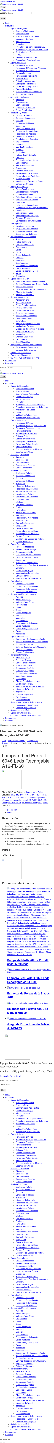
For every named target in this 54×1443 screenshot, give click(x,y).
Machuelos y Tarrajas (25, 326)
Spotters (19, 120)
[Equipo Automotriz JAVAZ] (11, 9)
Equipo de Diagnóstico (19, 28)
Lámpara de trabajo (10, 800)
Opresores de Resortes (25, 107)
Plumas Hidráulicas (24, 89)
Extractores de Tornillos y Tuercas (30, 328)
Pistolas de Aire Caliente (26, 155)
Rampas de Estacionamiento (28, 70)
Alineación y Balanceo (19, 97)
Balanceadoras (22, 102)
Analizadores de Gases (25, 52)
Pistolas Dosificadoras (25, 294)
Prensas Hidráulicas (24, 307)
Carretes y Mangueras (25, 313)
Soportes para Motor (24, 94)
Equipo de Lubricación (19, 278)
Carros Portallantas (24, 110)
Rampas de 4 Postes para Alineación (31, 68)
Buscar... (3, 12)
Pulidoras (19, 149)
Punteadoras (21, 152)
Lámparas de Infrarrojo (25, 128)
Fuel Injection (16, 223)
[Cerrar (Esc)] (9, 1439)
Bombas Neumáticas (24, 286)
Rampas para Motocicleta (26, 75)
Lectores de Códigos (24, 39)
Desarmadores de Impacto (27, 265)
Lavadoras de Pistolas (25, 136)
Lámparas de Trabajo (25, 331)
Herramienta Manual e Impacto (23, 236)
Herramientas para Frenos (27, 199)
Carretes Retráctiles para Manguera (31, 289)
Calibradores (21, 321)
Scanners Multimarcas (25, 31)
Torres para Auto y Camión (27, 86)
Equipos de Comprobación (27, 228)
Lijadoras (19, 144)
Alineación (20, 99)
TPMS (18, 54)
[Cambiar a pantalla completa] (4, 1439)
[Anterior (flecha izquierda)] (1, 1442)
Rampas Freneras (23, 73)
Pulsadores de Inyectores (26, 231)
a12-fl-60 (19, 794)
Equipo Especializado (19, 186)
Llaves (18, 249)
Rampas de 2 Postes (24, 65)
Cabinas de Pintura (24, 115)
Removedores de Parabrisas (27, 176)
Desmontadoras (22, 104)
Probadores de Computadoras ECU (30, 46)
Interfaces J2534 (23, 41)
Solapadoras (21, 168)
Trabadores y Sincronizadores (28, 197)
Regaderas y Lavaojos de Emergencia (26, 344)
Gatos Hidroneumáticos (25, 81)
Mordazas (20, 157)
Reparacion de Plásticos (26, 133)
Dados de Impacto (23, 255)
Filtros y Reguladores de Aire (28, 323)
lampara (21, 797)
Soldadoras (20, 126)
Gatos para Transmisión (26, 83)
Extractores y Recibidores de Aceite (30, 281)
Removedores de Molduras (27, 173)
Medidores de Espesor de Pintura (30, 181)
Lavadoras (20, 210)
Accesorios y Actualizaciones (28, 60)
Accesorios (20, 276)
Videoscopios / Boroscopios (27, 215)
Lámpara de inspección (35, 797)
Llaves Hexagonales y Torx (27, 270)
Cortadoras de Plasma (25, 123)
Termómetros (21, 339)
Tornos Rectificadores (25, 189)
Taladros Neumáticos (24, 170)
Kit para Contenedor (24, 292)
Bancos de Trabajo (23, 302)
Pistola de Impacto (23, 241)
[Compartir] (6, 1439)
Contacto (9, 363)
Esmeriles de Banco (24, 318)
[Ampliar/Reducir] (1, 1439)
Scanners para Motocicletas (27, 36)
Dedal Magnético (23, 342)
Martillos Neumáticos (24, 147)
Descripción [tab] (12, 809)
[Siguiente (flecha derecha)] (4, 1442)
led (23, 802)
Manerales (20, 260)
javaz (44, 794)
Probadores (20, 44)
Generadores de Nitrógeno (27, 191)
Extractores (20, 202)
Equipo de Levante (18, 62)
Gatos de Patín (22, 78)
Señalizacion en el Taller (20, 352)
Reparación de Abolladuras (27, 131)
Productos (9, 25)
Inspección (20, 334)
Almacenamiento (23, 299)
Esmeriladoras (22, 162)
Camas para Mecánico (25, 310)
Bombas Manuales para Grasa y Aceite (32, 284)
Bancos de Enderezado (25, 118)
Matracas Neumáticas (25, 244)
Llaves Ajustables (23, 268)
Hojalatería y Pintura (18, 112)
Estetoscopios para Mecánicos (28, 220)
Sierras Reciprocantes (25, 165)
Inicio (7, 23)
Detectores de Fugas (24, 212)
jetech (4, 797)
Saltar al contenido (7, 1)
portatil (45, 802)
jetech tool (12, 797)
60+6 (13, 794)
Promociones (10, 360)
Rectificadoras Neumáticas (27, 160)
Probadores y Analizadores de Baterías (32, 49)
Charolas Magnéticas (24, 336)
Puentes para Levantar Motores (29, 91)
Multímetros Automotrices (26, 57)
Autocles (19, 239)
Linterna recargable (33, 802)
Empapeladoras (22, 141)
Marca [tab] (9, 812)
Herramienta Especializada (27, 205)
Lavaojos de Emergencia (26, 350)
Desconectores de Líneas (26, 234)
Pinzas (18, 273)
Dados (18, 252)
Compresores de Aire (24, 194)
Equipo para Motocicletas (20, 355)
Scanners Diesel (22, 33)
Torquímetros (21, 247)
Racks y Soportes (23, 178)
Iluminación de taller (33, 794)
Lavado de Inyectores (25, 226)
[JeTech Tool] (12, 779)
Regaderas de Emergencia (27, 347)
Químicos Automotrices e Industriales (25, 357)
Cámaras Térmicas (23, 218)
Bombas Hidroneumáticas (26, 315)
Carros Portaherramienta (26, 305)
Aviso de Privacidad (10, 1076)
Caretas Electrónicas (24, 183)
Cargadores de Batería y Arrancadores (32, 207)
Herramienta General (19, 297)
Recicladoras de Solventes (27, 139)
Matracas (19, 257)
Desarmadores (22, 263)
